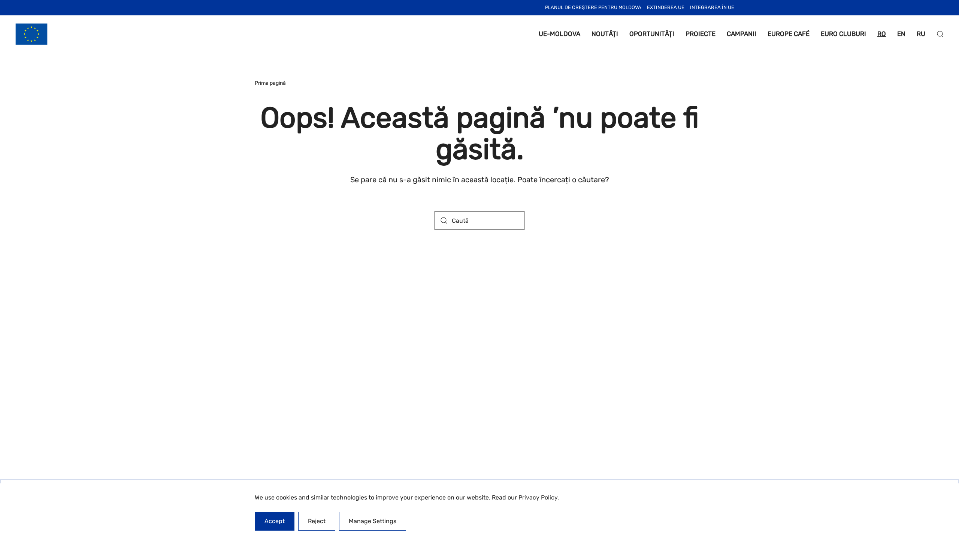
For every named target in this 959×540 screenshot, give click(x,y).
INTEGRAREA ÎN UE (712, 7)
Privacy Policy (537, 497)
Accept (274, 521)
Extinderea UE (665, 7)
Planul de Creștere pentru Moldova (593, 7)
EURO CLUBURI (843, 34)
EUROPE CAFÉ (789, 34)
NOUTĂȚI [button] (605, 34)
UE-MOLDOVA (559, 34)
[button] (940, 34)
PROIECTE (701, 34)
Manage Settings (372, 521)
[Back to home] (31, 34)
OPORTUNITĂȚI (651, 34)
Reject (317, 521)
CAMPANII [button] (741, 34)
